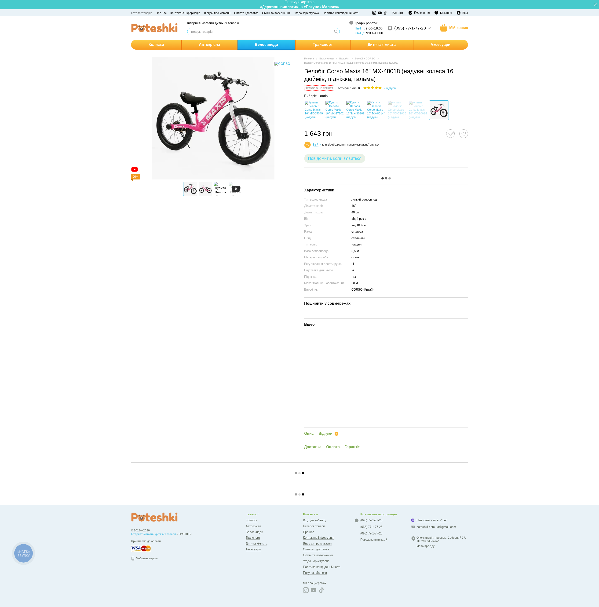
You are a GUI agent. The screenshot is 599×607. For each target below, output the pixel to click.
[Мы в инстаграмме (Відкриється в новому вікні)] (374, 13)
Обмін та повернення (276, 13)
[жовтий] (314, 110)
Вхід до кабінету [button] (314, 520)
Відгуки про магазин (217, 13)
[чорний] (397, 110)
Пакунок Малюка (315, 572)
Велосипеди (266, 45)
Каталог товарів (141, 13)
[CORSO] (282, 63)
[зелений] (376, 110)
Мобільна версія (146, 558)
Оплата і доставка (246, 13)
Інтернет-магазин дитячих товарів (153, 534)
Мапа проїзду (425, 546)
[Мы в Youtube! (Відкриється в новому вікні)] (380, 13)
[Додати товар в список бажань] (463, 133)
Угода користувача (306, 13)
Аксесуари (440, 45)
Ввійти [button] (317, 144)
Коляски (156, 45)
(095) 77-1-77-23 (410, 28)
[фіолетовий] (418, 110)
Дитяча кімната (382, 45)
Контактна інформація (185, 13)
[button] (595, 4)
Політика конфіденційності (340, 13)
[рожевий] (439, 110)
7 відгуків (390, 88)
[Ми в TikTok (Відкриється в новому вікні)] (385, 13)
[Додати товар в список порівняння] (450, 133)
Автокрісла (209, 45)
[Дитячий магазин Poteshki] (154, 517)
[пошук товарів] (336, 31)
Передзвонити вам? (373, 539)
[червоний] (355, 110)
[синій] (335, 110)
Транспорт (323, 45)
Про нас (161, 13)
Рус (394, 12)
